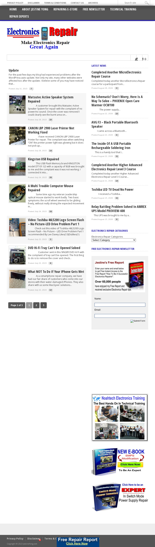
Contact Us (77, 3)
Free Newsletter (94, 9)
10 (51, 120)
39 (51, 177)
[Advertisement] (119, 364)
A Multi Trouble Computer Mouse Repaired (50, 188)
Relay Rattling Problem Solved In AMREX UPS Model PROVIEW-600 (118, 208)
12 (51, 290)
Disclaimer (34, 3)
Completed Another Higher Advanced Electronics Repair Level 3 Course (116, 167)
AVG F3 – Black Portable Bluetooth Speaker (114, 124)
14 (51, 151)
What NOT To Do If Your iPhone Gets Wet (56, 271)
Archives (93, 3)
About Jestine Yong (35, 9)
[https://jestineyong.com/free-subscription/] (78, 542)
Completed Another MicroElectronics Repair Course (116, 74)
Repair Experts (19, 16)
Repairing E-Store (65, 9)
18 (51, 211)
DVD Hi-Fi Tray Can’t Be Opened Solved (54, 248)
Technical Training (123, 9)
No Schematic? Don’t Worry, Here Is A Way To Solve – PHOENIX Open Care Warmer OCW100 (117, 101)
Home (13, 9)
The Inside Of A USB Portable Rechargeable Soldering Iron (111, 145)
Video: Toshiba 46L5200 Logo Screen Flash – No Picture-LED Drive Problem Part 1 (56, 222)
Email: (98, 310)
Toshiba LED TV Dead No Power (112, 189)
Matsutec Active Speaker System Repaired (50, 99)
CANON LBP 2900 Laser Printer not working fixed (51, 130)
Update (14, 70)
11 (117, 156)
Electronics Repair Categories (107, 236)
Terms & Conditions (55, 3)
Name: (98, 298)
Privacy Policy (15, 3)
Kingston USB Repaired (43, 159)
